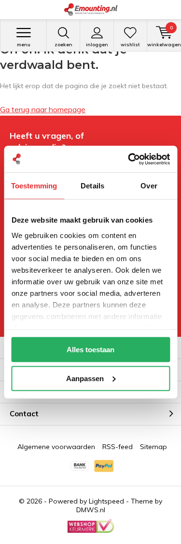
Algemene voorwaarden (56, 446)
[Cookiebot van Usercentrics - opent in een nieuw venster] (129, 159)
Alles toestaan (90, 349)
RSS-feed (117, 446)
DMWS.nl (90, 509)
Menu (23, 44)
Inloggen (97, 44)
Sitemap (153, 446)
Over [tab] (148, 186)
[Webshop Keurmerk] (91, 526)
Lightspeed (106, 501)
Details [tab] (92, 186)
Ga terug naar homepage (42, 109)
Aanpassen (85, 378)
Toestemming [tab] (34, 186)
